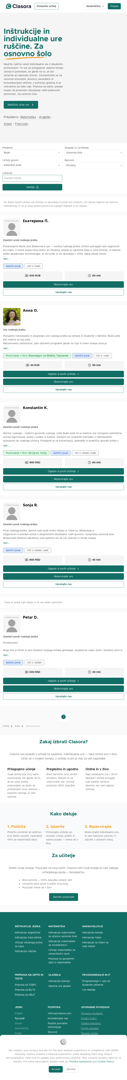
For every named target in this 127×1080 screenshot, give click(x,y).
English (19, 1013)
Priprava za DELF (25, 994)
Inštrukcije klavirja (59, 981)
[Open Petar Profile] (11, 623)
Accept (55, 1069)
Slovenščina (93, 6)
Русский (19, 1018)
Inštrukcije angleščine (27, 932)
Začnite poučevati (63, 897)
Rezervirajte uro (63, 284)
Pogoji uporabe (90, 1028)
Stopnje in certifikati (77, 147)
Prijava (114, 6)
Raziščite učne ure (18, 104)
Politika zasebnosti (80, 1061)
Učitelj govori (10, 160)
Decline (71, 1069)
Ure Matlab (88, 989)
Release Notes (89, 1033)
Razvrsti (69, 160)
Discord (52, 1032)
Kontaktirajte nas (58, 1018)
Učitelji (5, 726)
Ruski (17, 726)
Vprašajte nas (63, 292)
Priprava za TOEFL (26, 984)
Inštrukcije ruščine (25, 951)
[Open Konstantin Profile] (11, 414)
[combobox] (32, 153)
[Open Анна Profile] (11, 316)
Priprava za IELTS (25, 989)
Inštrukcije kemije (92, 932)
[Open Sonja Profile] (11, 511)
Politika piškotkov (91, 1023)
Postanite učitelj (46, 6)
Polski (18, 1033)
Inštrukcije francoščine (28, 937)
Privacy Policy (89, 1018)
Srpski (18, 1023)
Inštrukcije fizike (91, 937)
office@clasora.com (59, 1013)
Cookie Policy (105, 1061)
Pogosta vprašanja (92, 1013)
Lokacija (7, 173)
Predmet (7, 147)
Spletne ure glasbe (59, 986)
